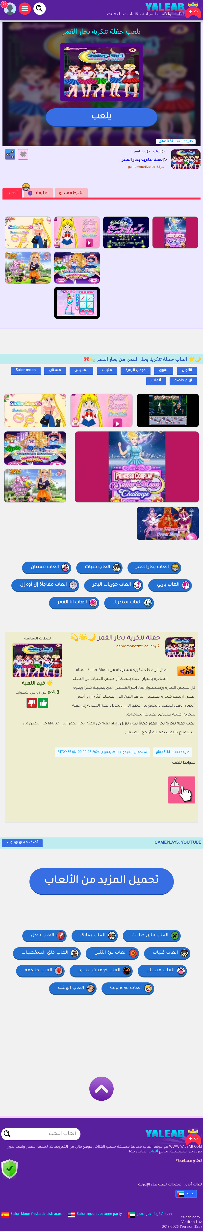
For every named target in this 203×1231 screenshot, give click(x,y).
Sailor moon (26, 370)
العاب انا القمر (72, 602)
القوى (163, 370)
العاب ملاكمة (38, 970)
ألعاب (12, 193)
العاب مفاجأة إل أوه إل (43, 584)
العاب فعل (42, 935)
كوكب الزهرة (136, 370)
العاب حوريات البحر (112, 584)
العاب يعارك (92, 935)
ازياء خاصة (183, 381)
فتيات (107, 370)
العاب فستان (45, 567)
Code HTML (189, 671)
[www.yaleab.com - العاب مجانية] (168, 1136)
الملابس (81, 370)
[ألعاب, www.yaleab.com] (168, 10)
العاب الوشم (71, 988)
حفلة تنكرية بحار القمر (155, 1214)
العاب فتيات (97, 567)
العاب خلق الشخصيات (45, 952)
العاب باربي (168, 584)
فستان (55, 370)
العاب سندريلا (127, 602)
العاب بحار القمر (152, 567)
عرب (190, 1194)
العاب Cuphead (126, 988)
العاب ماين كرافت (149, 935)
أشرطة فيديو (71, 193)
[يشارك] (10, 154)
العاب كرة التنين (110, 952)
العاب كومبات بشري (99, 970)
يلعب (101, 117)
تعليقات (39, 193)
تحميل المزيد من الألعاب (101, 881)
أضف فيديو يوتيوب (22, 843)
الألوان (187, 370)
